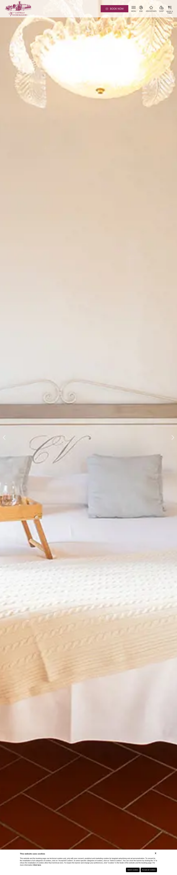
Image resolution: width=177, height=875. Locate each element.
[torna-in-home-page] (18, 8)
